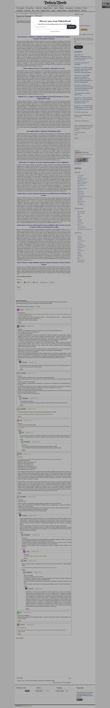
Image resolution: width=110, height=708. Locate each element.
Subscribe (72, 27)
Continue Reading (55, 31)
